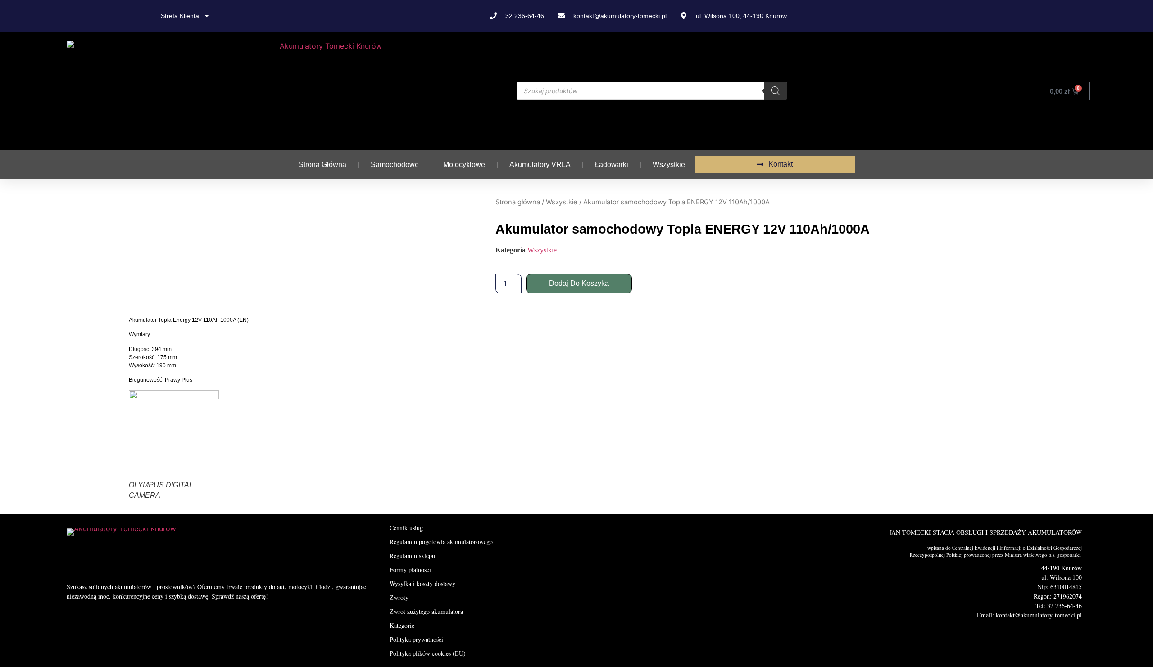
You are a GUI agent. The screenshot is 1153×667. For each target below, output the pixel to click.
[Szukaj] (775, 91)
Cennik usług (406, 527)
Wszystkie (669, 164)
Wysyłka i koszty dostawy (422, 583)
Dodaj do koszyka (579, 283)
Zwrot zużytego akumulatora (426, 611)
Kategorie (402, 625)
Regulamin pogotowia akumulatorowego (441, 541)
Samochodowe (395, 164)
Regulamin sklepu (412, 555)
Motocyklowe (464, 164)
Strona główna (322, 164)
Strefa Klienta (180, 15)
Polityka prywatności (416, 639)
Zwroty (399, 597)
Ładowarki (611, 164)
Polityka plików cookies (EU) (428, 653)
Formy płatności (410, 569)
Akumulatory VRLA (540, 164)
